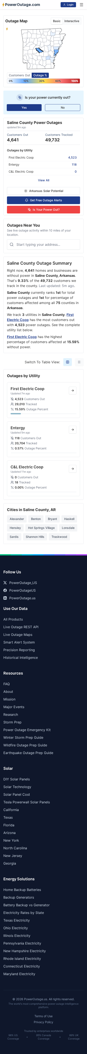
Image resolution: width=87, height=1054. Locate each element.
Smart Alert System (19, 642)
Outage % (40, 75)
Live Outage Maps (17, 634)
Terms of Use (43, 1016)
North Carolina (15, 848)
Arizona (9, 833)
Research (10, 714)
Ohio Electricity (15, 928)
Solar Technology (17, 787)
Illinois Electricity (16, 935)
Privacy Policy (43, 1022)
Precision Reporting (19, 650)
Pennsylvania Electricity (22, 943)
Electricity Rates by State (23, 913)
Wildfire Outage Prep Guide (25, 745)
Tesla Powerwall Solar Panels (26, 802)
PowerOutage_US (23, 583)
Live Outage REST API (20, 627)
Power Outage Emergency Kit (27, 730)
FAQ (6, 684)
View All (43, 180)
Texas (8, 817)
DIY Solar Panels (16, 779)
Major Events (13, 707)
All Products (13, 619)
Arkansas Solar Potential (46, 191)
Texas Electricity (16, 920)
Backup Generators (18, 897)
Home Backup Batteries (22, 890)
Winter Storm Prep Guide (23, 737)
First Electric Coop (22, 337)
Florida (8, 825)
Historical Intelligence (20, 657)
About (8, 691)
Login (70, 4)
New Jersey (12, 856)
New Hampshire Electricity (24, 951)
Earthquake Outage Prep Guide (28, 753)
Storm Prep (12, 722)
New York (11, 840)
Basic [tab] (57, 21)
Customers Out (19, 75)
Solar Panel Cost (16, 794)
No (63, 107)
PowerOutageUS (22, 590)
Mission (9, 699)
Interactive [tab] (71, 21)
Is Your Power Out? (46, 209)
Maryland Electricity (19, 974)
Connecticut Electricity (21, 966)
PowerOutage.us (22, 598)
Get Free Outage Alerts (46, 200)
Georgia (9, 863)
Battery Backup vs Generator (26, 905)
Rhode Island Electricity (22, 958)
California (11, 810)
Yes (24, 107)
